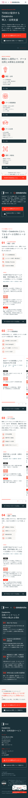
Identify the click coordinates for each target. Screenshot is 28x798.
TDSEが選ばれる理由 (7, 737)
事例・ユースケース (7, 744)
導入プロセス (5, 743)
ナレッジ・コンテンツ (7, 751)
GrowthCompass (6, 741)
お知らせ (4, 753)
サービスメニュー (6, 739)
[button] (25, 403)
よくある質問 (5, 755)
